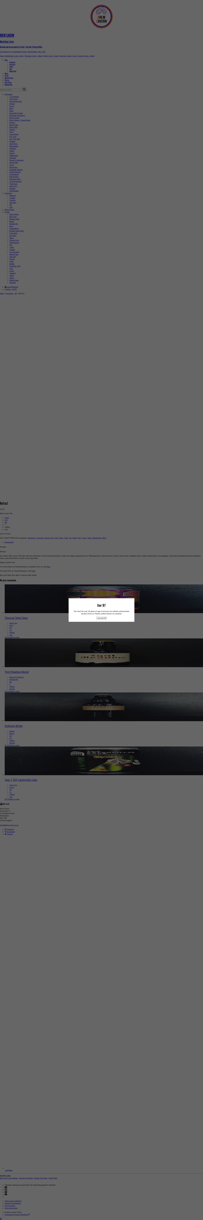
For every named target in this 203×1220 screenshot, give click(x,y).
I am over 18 (101, 618)
